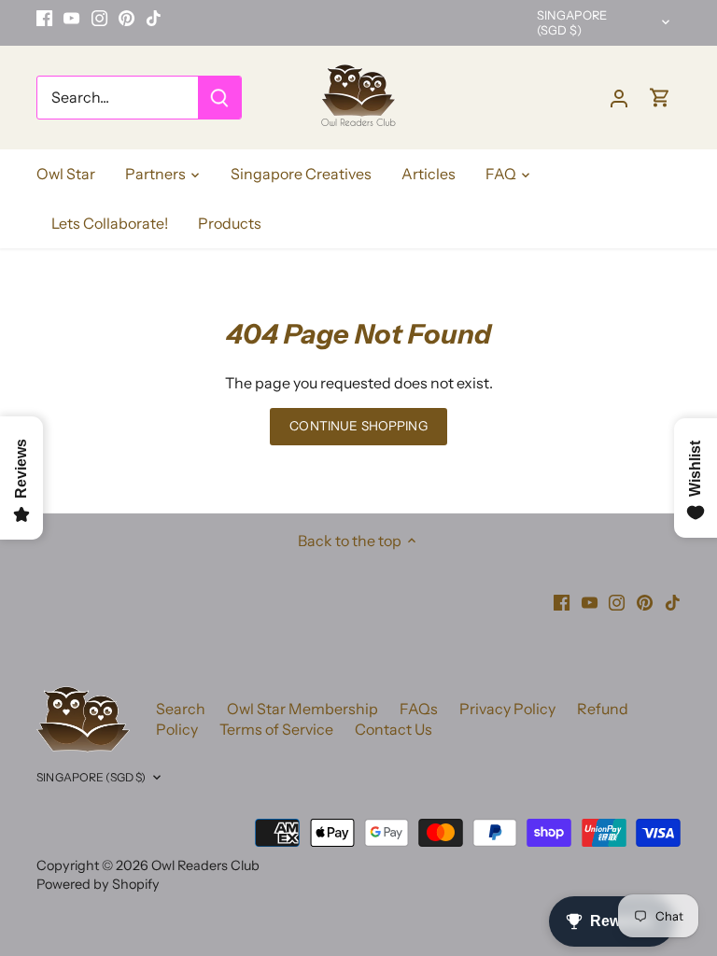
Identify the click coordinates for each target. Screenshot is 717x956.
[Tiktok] (154, 17)
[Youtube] (71, 17)
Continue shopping (358, 425)
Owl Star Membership (302, 708)
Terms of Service (276, 729)
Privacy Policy (507, 708)
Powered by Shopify (98, 884)
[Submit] (219, 98)
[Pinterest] (126, 17)
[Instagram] (99, 17)
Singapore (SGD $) (572, 22)
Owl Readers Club (205, 865)
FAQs (419, 708)
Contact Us (393, 729)
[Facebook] (44, 17)
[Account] (619, 97)
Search (180, 708)
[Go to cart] (660, 97)
